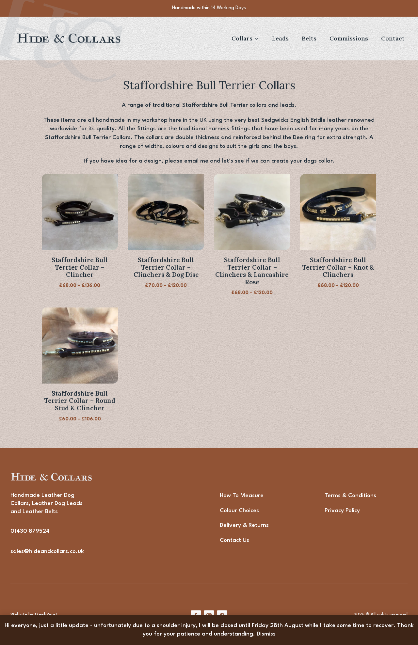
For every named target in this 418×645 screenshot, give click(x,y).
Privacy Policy (342, 510)
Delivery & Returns (244, 525)
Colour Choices (239, 510)
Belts (309, 39)
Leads (280, 39)
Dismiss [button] (266, 634)
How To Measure (242, 495)
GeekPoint (46, 614)
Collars (242, 39)
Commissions (349, 39)
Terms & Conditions (350, 495)
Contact (393, 39)
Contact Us (234, 540)
